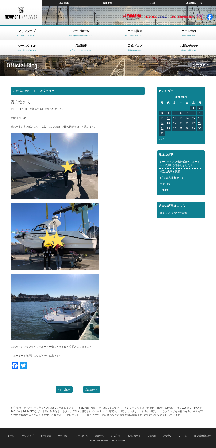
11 (168, 118)
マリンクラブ (27, 435)
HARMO (164, 189)
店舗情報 (99, 435)
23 (199, 123)
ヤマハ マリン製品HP (132, 17)
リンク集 (151, 3)
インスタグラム (200, 17)
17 (162, 123)
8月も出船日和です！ (172, 177)
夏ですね (165, 183)
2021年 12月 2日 (24, 91)
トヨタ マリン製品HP (155, 17)
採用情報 (107, 3)
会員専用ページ (194, 3)
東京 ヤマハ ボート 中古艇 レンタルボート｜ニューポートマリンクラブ (21, 12)
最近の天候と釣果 (170, 171)
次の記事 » (91, 389)
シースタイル (82, 435)
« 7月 (162, 138)
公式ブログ (46, 91)
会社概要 (64, 3)
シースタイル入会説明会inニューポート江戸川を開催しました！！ (180, 163)
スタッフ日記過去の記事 (174, 213)
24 (162, 128)
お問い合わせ (134, 435)
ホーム (11, 435)
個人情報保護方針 (202, 435)
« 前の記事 (64, 389)
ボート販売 (45, 435)
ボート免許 (63, 435)
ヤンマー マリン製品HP (182, 17)
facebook (210, 17)
